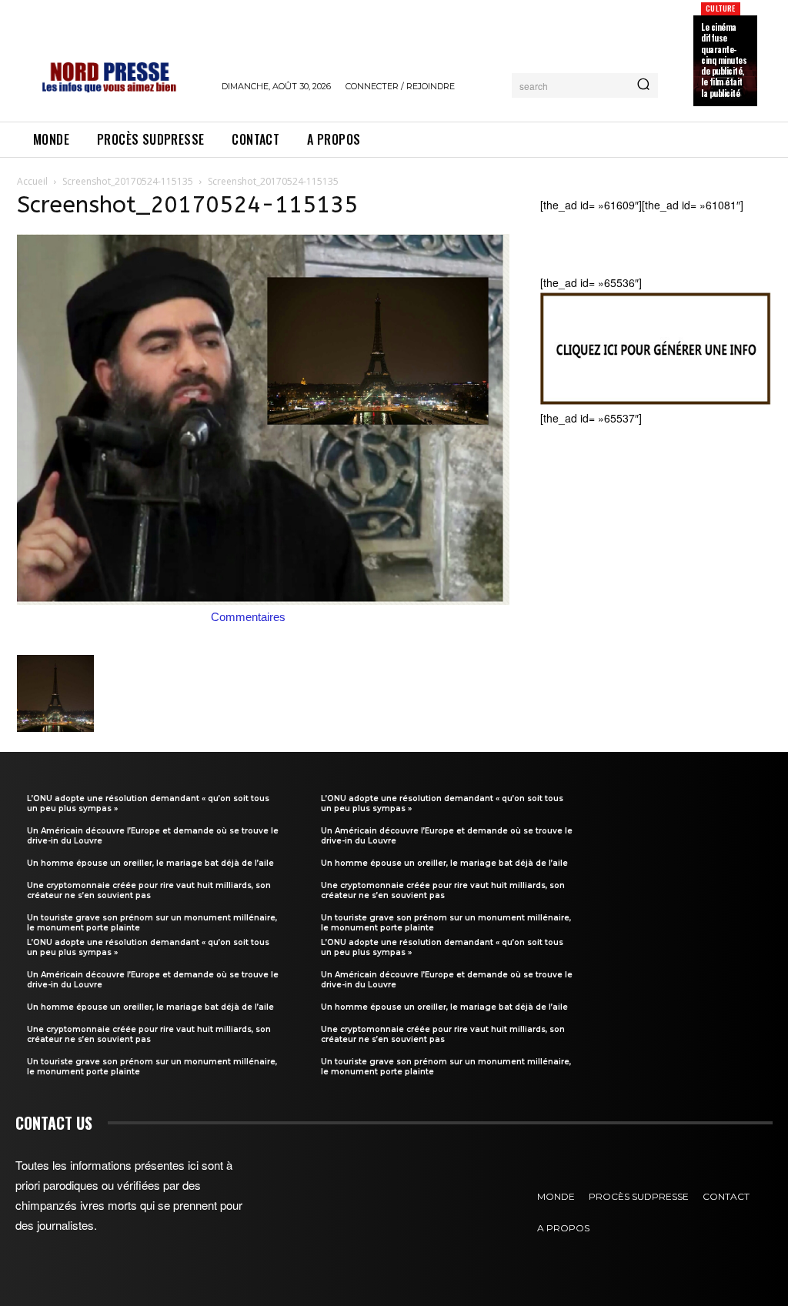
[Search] (643, 85)
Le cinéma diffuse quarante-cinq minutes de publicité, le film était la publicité (723, 60)
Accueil (32, 181)
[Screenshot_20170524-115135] (263, 600)
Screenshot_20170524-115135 (127, 181)
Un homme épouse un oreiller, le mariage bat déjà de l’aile (150, 863)
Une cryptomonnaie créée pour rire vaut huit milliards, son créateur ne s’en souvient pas (149, 890)
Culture (720, 8)
